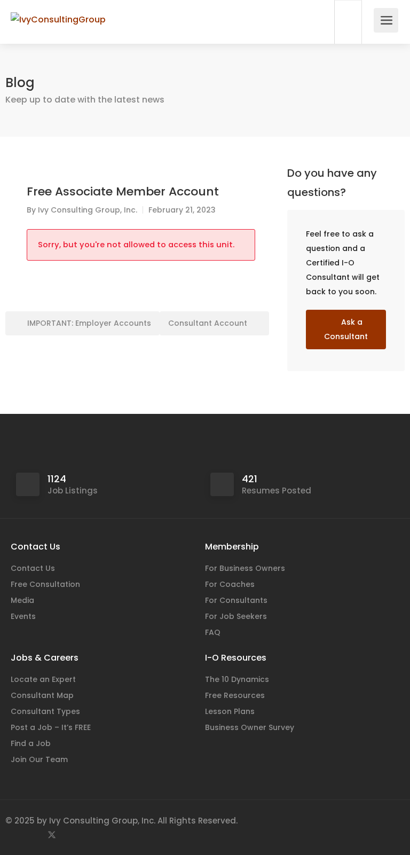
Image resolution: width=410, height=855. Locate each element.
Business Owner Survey (249, 727)
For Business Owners (245, 568)
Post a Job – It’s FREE (51, 727)
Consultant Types (45, 711)
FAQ (212, 632)
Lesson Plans (230, 711)
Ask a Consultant (346, 329)
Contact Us (33, 568)
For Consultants (236, 600)
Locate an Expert (43, 679)
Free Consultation (45, 584)
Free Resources (235, 695)
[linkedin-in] (34, 835)
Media (22, 600)
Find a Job (31, 743)
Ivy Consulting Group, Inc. (87, 210)
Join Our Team (39, 759)
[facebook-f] (16, 835)
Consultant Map (42, 695)
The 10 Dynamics (237, 679)
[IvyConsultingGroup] (58, 7)
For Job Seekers (236, 616)
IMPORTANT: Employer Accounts (88, 323)
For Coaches (230, 584)
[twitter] (51, 835)
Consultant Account (208, 323)
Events (23, 616)
